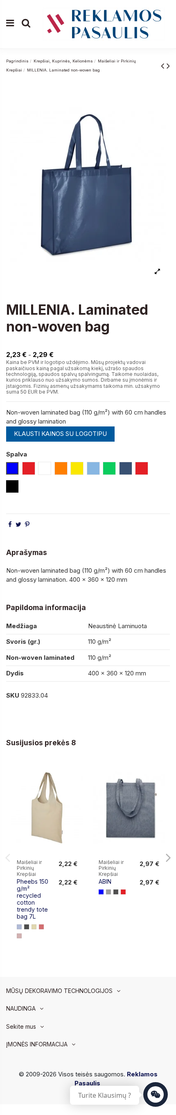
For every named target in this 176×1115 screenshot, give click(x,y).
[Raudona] (123, 891)
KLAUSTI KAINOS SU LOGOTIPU (60, 434)
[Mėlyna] (101, 891)
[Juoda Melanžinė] (26, 926)
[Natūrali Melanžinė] (34, 926)
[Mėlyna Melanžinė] (19, 926)
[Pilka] (108, 891)
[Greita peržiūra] (76, 789)
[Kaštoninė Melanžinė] (19, 935)
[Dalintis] (10, 524)
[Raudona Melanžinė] (41, 926)
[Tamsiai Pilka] (115, 891)
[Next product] (168, 65)
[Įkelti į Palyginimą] (76, 774)
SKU (12, 695)
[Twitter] (18, 524)
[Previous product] (164, 65)
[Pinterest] (27, 524)
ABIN (105, 881)
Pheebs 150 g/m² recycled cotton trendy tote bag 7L (32, 899)
